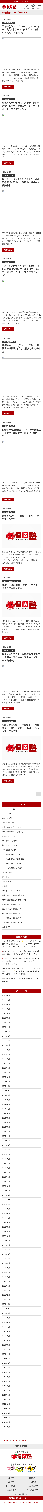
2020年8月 (6, 1322)
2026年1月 (6, 1027)
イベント (5, 813)
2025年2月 (6, 1077)
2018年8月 (6, 1427)
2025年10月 (6, 1041)
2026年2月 (6, 1022)
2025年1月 (6, 1082)
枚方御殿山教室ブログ (10, 832)
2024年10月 (6, 1095)
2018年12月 (6, 1413)
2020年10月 (6, 1313)
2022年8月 (6, 1213)
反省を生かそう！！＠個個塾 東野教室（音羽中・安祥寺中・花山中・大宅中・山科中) (21, 657)
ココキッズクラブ (24, 1)
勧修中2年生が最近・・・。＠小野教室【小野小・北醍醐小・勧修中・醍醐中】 (21, 432)
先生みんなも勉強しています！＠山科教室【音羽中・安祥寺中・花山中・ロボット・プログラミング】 (21, 106)
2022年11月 (6, 1200)
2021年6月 (6, 1277)
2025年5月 (6, 1063)
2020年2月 (6, 1349)
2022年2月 (6, 1241)
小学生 (4, 886)
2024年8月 (6, 1104)
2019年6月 (6, 1386)
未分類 (4, 927)
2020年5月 (6, 1336)
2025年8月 (6, 1050)
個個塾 (16, 1)
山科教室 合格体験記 (10, 904)
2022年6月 (6, 1222)
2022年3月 (6, 1236)
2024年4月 (6, 1122)
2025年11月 (6, 1036)
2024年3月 (6, 1127)
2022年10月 (6, 1204)
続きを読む (8, 86)
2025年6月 (6, 1059)
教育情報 (5, 873)
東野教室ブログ (9, 23)
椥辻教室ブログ (9, 512)
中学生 (4, 882)
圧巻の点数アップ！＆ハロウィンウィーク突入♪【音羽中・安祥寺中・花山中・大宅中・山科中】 (20, 29)
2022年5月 (6, 1227)
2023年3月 (6, 1181)
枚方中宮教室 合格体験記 (11, 895)
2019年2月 (6, 1404)
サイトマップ (29, 1498)
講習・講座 (6, 823)
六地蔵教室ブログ (9, 342)
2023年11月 (6, 1145)
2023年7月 (6, 1163)
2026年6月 (6, 1004)
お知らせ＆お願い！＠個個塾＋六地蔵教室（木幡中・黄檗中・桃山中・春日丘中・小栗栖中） (21, 727)
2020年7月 (6, 1327)
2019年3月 (6, 1399)
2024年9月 (6, 1100)
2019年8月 (6, 1377)
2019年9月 (6, 1372)
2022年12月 (6, 1195)
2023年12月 (6, 1141)
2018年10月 (6, 1418)
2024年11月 (6, 1091)
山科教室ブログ (9, 99)
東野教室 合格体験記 (10, 909)
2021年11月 (6, 1254)
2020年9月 (6, 1318)
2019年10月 (6, 1368)
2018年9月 (6, 1422)
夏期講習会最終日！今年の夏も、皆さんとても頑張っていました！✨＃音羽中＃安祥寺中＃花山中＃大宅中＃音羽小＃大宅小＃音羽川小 (21, 971)
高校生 (4, 877)
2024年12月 (6, 1086)
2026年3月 (6, 1018)
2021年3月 (6, 1290)
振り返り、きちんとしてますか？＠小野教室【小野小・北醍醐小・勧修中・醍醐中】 (21, 182)
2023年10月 (6, 1150)
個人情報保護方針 (15, 1498)
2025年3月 (6, 1072)
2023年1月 (6, 1191)
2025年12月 (6, 1032)
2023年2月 (6, 1186)
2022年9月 (6, 1209)
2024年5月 (6, 1118)
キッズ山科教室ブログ (10, 868)
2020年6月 (6, 1331)
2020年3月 (6, 1345)
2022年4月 (6, 1231)
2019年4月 (6, 1395)
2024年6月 (6, 1113)
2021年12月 (6, 1250)
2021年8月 (6, 1268)
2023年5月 (6, 1172)
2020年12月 (6, 1304)
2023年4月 (6, 1177)
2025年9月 (6, 1045)
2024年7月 (6, 1109)
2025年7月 (6, 1054)
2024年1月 (6, 1136)
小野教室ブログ (9, 175)
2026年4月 (6, 1013)
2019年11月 (6, 1363)
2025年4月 (6, 1068)
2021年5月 (6, 1281)
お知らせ (5, 818)
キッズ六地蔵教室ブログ (11, 581)
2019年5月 (6, 1390)
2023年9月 (6, 1154)
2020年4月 (6, 1340)
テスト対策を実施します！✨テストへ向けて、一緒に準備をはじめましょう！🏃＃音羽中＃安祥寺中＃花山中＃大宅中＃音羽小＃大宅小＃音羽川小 (21, 944)
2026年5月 (6, 1009)
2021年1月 (6, 1299)
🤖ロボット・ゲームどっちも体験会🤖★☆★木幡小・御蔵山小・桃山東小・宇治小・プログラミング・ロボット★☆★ (20, 961)
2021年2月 (6, 1295)
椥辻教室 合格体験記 (10, 913)
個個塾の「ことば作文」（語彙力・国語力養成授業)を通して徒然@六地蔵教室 (21, 348)
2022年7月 (6, 1218)
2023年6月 (6, 1168)
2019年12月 (6, 1359)
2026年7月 (6, 1000)
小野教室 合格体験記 (10, 918)
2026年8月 (6, 995)
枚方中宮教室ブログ (9, 827)
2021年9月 (6, 1263)
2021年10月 (6, 1259)
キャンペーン (7, 809)
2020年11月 (6, 1309)
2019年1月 (6, 1409)
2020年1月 (6, 1354)
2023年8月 (6, 1159)
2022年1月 (6, 1245)
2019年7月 (6, 1381)
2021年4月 (6, 1286)
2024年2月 (6, 1131)
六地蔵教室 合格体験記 (10, 922)
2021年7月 (6, 1272)
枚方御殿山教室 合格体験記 (12, 900)
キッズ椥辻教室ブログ (10, 863)
